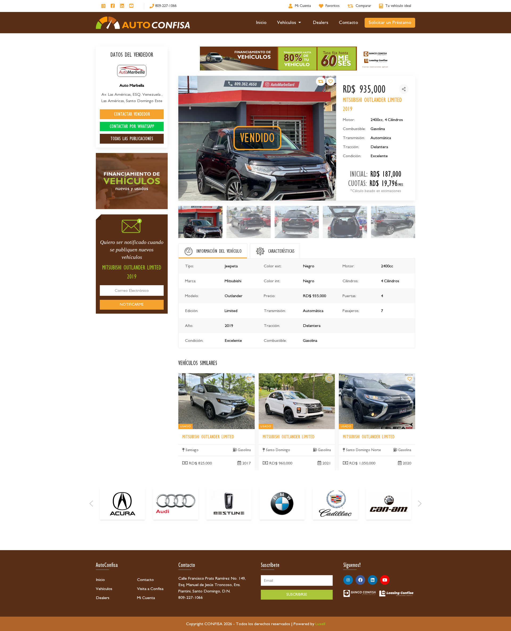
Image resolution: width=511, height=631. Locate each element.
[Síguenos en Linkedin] (122, 6)
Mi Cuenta (146, 598)
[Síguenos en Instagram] (103, 6)
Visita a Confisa (150, 589)
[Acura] (122, 504)
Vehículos (286, 22)
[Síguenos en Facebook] (113, 6)
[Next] (419, 503)
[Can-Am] (388, 504)
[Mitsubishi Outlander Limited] (249, 379)
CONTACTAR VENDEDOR (132, 114)
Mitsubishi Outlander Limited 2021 (288, 376)
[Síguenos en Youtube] (131, 6)
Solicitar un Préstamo (390, 22)
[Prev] (91, 503)
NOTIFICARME (132, 304)
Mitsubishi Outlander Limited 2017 (207, 376)
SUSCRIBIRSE (296, 594)
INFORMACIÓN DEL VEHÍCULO (219, 251)
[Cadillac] (335, 504)
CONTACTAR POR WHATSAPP (132, 126)
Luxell (320, 624)
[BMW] (282, 504)
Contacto (348, 22)
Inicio (261, 22)
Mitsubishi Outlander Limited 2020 (368, 376)
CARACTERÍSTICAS (281, 251)
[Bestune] (229, 504)
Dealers (320, 22)
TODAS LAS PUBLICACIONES (131, 138)
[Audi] (175, 504)
